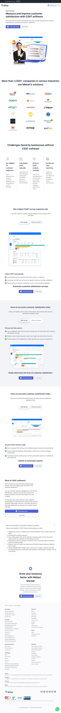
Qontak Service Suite (10, 614)
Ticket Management (10, 637)
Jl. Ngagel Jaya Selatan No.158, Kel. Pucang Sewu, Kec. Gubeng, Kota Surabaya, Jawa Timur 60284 (26, 678)
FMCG (32, 623)
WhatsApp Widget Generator (12, 665)
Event (6, 662)
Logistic (33, 622)
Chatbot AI (7, 632)
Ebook (6, 658)
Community (7, 649)
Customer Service (35, 634)
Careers (33, 660)
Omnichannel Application (11, 623)
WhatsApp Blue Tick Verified (12, 628)
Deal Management (9, 635)
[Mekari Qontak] (4, 5)
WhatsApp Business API (10, 625)
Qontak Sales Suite (9, 613)
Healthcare (34, 614)
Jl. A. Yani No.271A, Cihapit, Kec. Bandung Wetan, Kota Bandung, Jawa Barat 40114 (22, 682)
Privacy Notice (35, 664)
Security (33, 658)
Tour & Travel (34, 620)
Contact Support (9, 648)
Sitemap (7, 669)
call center (34, 547)
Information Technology (37, 627)
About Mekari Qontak (36, 646)
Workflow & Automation (10, 641)
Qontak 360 (8, 616)
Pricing (33, 651)
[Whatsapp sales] (57, 709)
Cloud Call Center (9, 630)
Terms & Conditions (36, 662)
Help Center (8, 646)
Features (11, 605)
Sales (32, 632)
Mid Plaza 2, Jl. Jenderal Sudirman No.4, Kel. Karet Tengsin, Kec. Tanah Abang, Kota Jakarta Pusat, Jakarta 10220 (28, 674)
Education (33, 616)
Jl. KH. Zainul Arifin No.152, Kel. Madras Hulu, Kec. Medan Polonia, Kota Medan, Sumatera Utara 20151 (26, 686)
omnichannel (11, 551)
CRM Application (9, 621)
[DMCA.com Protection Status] (27, 698)
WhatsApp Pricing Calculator (12, 663)
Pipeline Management (10, 639)
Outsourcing (34, 625)
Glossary (7, 660)
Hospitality (34, 618)
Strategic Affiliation (36, 657)
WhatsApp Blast (9, 627)
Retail (32, 611)
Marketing (33, 635)
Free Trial (24, 26)
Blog (6, 654)
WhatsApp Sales (14, 26)
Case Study (7, 656)
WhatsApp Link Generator (11, 667)
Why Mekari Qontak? (36, 649)
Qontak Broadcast (9, 611)
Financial (33, 613)
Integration (34, 653)
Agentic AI (7, 634)
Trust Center (34, 655)
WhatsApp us (53, 5)
